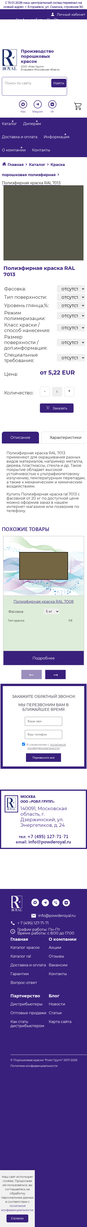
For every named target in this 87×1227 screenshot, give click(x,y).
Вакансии (58, 965)
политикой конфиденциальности (47, 746)
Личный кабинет (71, 14)
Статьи (55, 1013)
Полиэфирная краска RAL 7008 (43, 601)
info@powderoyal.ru (34, 30)
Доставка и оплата (19, 137)
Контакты (41, 150)
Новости (57, 1004)
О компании (14, 150)
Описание (20, 437)
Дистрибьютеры (26, 1004)
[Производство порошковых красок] (16, 904)
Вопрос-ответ (23, 982)
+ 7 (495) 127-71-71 (31, 37)
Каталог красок (25, 947)
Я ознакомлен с (46, 746)
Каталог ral (20, 956)
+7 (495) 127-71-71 (47, 836)
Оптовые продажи (28, 1013)
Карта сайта (60, 1021)
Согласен (17, 1218)
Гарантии (19, 974)
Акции (55, 947)
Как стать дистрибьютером (27, 1023)
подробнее (43, 658)
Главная (19, 939)
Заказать (59, 408)
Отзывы (56, 956)
